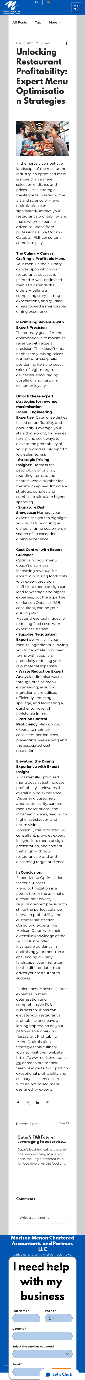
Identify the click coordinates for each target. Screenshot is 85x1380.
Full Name (20, 1311)
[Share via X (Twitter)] (28, 1102)
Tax (38, 22)
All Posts (19, 22)
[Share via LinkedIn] (37, 1102)
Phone (50, 1311)
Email (17, 1364)
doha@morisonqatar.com (48, 1267)
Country (19, 1328)
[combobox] (42, 1354)
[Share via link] (47, 1102)
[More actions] (66, 43)
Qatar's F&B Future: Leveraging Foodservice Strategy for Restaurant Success (40, 1139)
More (53, 22)
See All (64, 1123)
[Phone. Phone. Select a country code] (51, 1318)
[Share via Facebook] (18, 1102)
